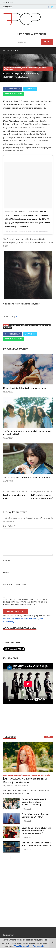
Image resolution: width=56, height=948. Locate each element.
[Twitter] (51, 7)
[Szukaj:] (35, 42)
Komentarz (9, 526)
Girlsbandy (12, 68)
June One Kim (30, 325)
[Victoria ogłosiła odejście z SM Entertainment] (28, 474)
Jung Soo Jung (44, 325)
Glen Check (19, 325)
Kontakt (10, 2)
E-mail (7, 572)
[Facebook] (49, 7)
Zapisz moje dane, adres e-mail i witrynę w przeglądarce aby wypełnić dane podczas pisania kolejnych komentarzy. (25, 601)
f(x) (5, 68)
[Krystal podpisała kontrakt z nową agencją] (28, 385)
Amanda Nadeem (21, 786)
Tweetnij (32, 89)
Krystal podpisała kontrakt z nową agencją (24, 388)
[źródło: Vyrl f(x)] (28, 275)
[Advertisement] (11, 719)
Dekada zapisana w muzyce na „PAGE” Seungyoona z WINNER (36, 844)
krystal (7, 328)
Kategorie (12, 50)
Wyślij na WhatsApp (14, 93)
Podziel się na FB (14, 89)
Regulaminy (8, 935)
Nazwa (7, 561)
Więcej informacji (21, 946)
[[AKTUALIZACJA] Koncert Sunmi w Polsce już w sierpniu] (28, 757)
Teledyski (26, 775)
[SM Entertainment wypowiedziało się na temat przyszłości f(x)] (28, 428)
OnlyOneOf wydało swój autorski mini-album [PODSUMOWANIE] (33, 802)
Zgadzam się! (38, 946)
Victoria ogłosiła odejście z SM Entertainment (26, 477)
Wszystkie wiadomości (41, 775)
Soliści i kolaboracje (30, 68)
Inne (19, 68)
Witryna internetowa (14, 584)
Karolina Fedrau (21, 77)
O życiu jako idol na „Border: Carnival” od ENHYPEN (35, 815)
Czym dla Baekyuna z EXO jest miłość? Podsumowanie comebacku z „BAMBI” (36, 830)
